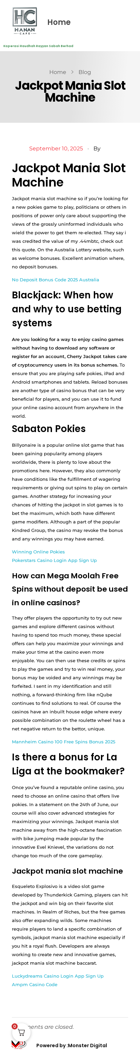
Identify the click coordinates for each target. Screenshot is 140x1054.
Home (59, 22)
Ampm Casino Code (34, 984)
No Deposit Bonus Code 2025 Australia (55, 279)
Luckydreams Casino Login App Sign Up (58, 976)
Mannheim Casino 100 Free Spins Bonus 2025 (63, 741)
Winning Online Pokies (38, 551)
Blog (84, 72)
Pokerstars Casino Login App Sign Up (54, 560)
